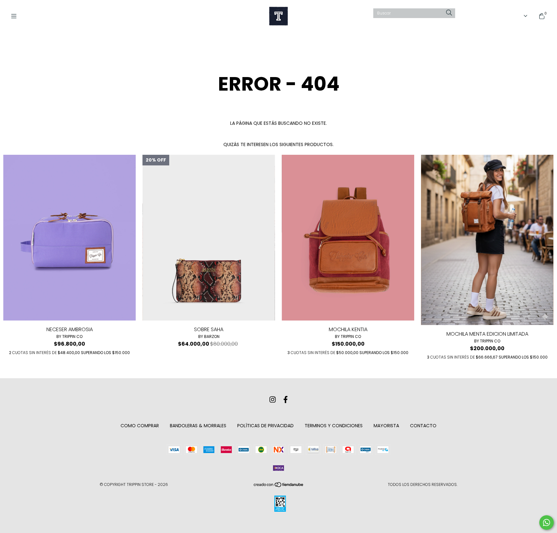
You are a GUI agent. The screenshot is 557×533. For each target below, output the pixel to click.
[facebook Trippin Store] (285, 399)
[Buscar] (449, 13)
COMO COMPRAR (140, 425)
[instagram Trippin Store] (272, 399)
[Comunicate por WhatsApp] (546, 522)
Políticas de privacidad (265, 425)
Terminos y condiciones (334, 425)
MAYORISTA (386, 425)
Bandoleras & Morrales (198, 425)
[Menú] (16, 16)
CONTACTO (423, 425)
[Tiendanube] (279, 486)
